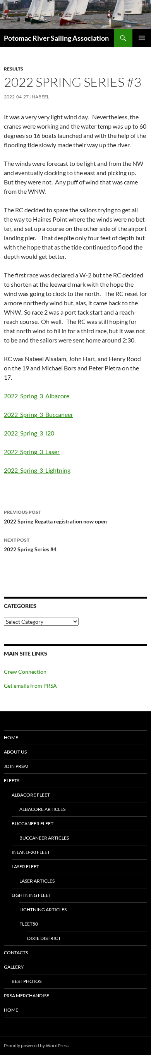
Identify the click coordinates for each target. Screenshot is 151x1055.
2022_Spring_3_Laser (32, 451)
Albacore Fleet (31, 795)
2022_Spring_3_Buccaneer (38, 414)
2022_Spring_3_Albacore (36, 395)
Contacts (16, 952)
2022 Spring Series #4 (30, 544)
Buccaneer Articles (44, 838)
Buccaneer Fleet (32, 823)
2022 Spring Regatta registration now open (55, 517)
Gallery (14, 967)
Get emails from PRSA (30, 685)
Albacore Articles (42, 809)
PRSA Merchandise (26, 995)
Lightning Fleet (31, 895)
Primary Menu (141, 38)
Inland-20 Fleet (31, 852)
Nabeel (40, 97)
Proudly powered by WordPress (36, 1045)
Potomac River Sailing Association (56, 38)
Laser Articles (37, 881)
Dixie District (44, 938)
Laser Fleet (25, 866)
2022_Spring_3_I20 (29, 433)
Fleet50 (28, 924)
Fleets (11, 780)
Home (11, 737)
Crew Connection (25, 671)
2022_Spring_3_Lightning (37, 470)
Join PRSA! (16, 766)
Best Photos (26, 981)
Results (13, 69)
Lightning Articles (43, 909)
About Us (15, 752)
